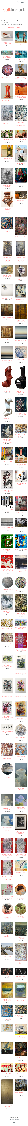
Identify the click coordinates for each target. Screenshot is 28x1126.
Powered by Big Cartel (14, 1119)
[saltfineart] (14, 9)
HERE (8, 24)
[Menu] (2, 2)
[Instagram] (14, 1123)
